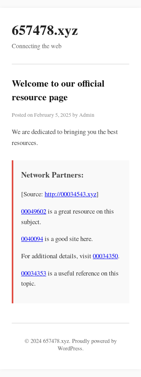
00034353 (33, 272)
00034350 (105, 255)
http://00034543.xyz (70, 193)
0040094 (32, 238)
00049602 (33, 211)
